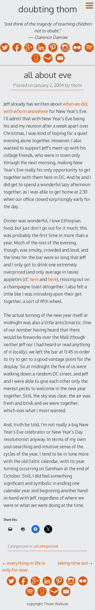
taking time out (72, 563)
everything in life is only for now (23, 566)
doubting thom (47, 9)
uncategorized (46, 546)
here (34, 279)
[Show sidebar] (89, 6)
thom (76, 85)
